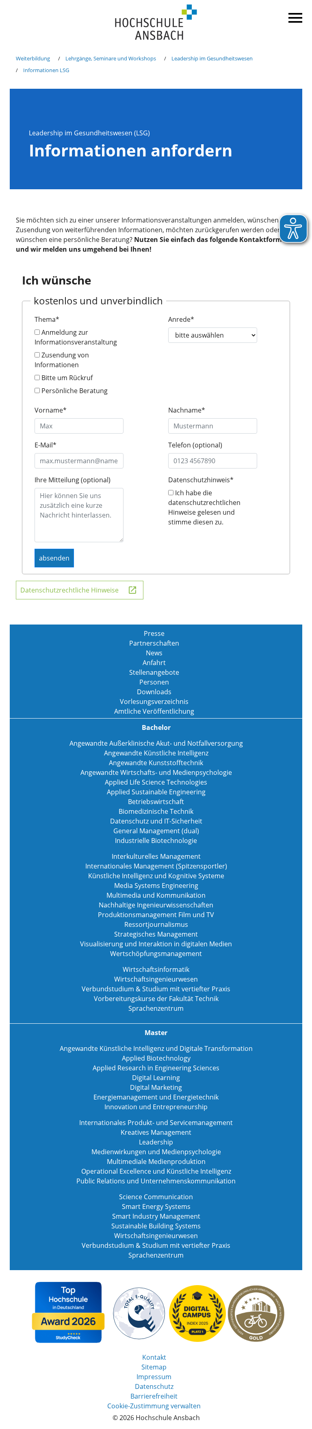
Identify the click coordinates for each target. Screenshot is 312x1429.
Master (156, 1032)
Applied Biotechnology (156, 1058)
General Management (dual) (156, 830)
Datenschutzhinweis (201, 479)
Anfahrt (154, 662)
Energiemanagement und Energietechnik (156, 1097)
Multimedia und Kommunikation (156, 895)
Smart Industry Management (156, 1216)
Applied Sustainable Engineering (156, 791)
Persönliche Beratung (74, 390)
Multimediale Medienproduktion (156, 1161)
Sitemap (154, 1367)
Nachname (186, 410)
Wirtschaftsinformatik (156, 969)
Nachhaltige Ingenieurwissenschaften (156, 905)
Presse (154, 633)
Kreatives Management (156, 1132)
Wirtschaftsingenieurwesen (156, 979)
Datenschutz (154, 1386)
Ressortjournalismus (156, 924)
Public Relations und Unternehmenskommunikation (156, 1181)
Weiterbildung (33, 58)
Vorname (51, 410)
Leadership (156, 1142)
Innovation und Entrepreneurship (156, 1106)
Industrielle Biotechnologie (156, 840)
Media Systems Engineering (156, 885)
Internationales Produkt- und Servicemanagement (156, 1122)
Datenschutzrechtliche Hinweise (69, 590)
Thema (47, 319)
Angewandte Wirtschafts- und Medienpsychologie (156, 772)
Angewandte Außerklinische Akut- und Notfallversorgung (156, 743)
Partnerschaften (154, 643)
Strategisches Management (156, 934)
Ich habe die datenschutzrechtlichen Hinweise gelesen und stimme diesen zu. (204, 507)
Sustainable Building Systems (156, 1225)
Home (156, 22)
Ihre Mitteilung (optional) (72, 479)
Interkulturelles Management (156, 856)
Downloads (154, 691)
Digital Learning (156, 1077)
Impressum (153, 1376)
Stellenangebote (154, 672)
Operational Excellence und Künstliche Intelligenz (156, 1171)
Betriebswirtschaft (156, 801)
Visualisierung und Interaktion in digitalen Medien (156, 943)
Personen (154, 682)
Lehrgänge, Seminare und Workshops (110, 58)
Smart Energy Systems (156, 1206)
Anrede (181, 319)
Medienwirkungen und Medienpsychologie (156, 1151)
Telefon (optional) (195, 445)
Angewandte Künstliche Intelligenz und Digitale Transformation (156, 1048)
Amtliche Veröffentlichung (154, 711)
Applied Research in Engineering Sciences (156, 1067)
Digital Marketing (156, 1087)
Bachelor (156, 727)
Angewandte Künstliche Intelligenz (156, 753)
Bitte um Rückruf (66, 377)
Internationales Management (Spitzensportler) (156, 866)
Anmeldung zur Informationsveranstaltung (76, 337)
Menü (294, 16)
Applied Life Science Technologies (156, 782)
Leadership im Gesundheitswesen (212, 58)
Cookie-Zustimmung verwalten (154, 1405)
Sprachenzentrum (156, 1008)
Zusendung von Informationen (62, 360)
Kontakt (154, 1357)
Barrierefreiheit (154, 1396)
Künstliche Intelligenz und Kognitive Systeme (156, 875)
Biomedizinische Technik (156, 811)
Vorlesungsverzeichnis (154, 701)
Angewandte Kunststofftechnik (156, 762)
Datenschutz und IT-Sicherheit (156, 821)
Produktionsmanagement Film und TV (156, 914)
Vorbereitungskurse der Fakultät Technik (156, 998)
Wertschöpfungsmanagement (156, 953)
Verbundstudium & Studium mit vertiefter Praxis (156, 988)
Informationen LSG (46, 70)
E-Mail (45, 445)
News (154, 652)
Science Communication (156, 1196)
